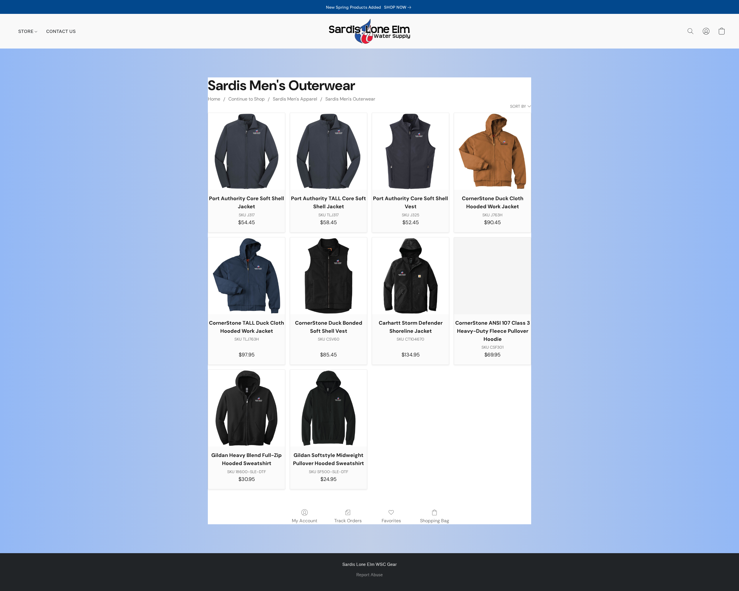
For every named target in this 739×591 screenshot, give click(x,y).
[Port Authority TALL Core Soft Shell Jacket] (328, 151)
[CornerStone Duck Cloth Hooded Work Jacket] (492, 151)
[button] (369, 31)
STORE (26, 31)
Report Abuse (369, 575)
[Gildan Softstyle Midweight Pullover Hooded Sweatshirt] (328, 408)
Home (214, 99)
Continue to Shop (246, 99)
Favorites (391, 521)
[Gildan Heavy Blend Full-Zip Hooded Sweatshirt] (246, 408)
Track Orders (348, 521)
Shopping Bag (434, 521)
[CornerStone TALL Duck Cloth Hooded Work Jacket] (246, 275)
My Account (304, 521)
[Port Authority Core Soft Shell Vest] (410, 151)
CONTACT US (61, 31)
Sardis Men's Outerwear (350, 99)
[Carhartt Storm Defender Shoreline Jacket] (410, 275)
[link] (398, 7)
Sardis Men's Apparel (295, 99)
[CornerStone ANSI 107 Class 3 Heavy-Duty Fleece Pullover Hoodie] (492, 275)
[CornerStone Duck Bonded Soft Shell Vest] (328, 275)
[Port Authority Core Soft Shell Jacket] (246, 151)
